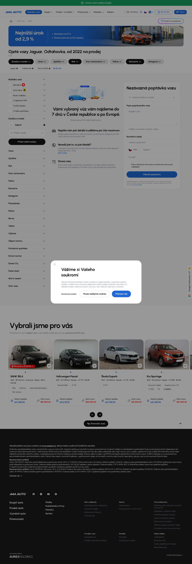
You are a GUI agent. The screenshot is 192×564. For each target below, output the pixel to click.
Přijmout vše (121, 294)
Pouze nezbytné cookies (94, 294)
